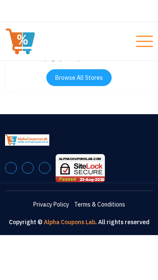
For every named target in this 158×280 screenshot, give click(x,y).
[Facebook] (11, 168)
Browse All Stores (79, 77)
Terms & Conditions (99, 204)
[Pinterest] (28, 168)
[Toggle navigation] (144, 41)
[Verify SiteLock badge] (80, 167)
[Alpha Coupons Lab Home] (36, 41)
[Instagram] (45, 168)
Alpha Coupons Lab (69, 222)
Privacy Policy (51, 204)
